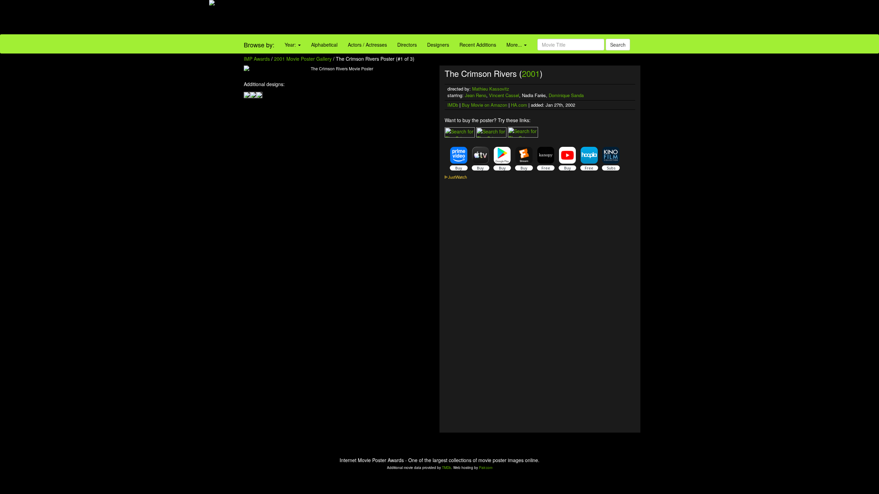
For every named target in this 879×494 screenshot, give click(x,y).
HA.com (519, 105)
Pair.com (485, 467)
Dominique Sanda (566, 95)
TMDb (446, 467)
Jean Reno (475, 95)
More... (514, 44)
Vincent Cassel (504, 95)
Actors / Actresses (367, 44)
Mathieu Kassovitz (490, 88)
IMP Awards (257, 58)
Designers (438, 44)
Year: (291, 44)
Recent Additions (477, 44)
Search (618, 44)
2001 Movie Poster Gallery (303, 58)
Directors (407, 44)
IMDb (452, 105)
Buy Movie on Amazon (484, 105)
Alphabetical (324, 44)
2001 (531, 73)
